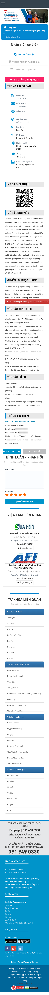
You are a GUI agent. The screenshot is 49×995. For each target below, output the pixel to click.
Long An (15, 541)
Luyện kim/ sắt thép (14, 729)
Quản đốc (11, 682)
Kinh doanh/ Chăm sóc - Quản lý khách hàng (24, 694)
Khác (9, 810)
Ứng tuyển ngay (25, 548)
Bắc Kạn (10, 641)
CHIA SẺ (36, 451)
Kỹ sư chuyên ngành (15, 676)
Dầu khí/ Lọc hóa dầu (15, 758)
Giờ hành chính (13, 775)
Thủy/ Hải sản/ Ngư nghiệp (17, 752)
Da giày (10, 735)
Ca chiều (10, 787)
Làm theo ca (12, 799)
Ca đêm (10, 793)
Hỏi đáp (7, 911)
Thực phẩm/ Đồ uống (15, 764)
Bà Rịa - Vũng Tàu (14, 635)
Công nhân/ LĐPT (14, 670)
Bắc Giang (11, 647)
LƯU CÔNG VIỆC (13, 451)
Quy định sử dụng (11, 908)
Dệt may (10, 740)
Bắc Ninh (10, 653)
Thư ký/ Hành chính (14, 711)
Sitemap (8, 917)
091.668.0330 (13, 885)
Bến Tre (10, 659)
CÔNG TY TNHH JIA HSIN (24, 537)
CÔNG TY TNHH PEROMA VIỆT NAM (20, 422)
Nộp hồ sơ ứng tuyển (26, 79)
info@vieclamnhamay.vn (19, 882)
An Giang (10, 624)
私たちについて (10, 920)
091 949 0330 (24, 851)
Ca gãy (10, 805)
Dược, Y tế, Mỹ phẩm (24, 138)
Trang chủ (11, 28)
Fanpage (15, 830)
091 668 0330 (31, 830)
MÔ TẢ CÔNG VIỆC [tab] (26, 54)
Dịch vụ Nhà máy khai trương (16, 872)
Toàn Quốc (11, 618)
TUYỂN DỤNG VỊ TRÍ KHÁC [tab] (26, 70)
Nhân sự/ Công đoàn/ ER (16, 705)
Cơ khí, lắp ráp (13, 723)
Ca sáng (10, 781)
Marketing (11, 699)
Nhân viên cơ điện (12, 37)
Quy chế (8, 914)
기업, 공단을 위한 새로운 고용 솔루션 (19, 923)
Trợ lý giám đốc (13, 688)
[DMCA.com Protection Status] (31, 988)
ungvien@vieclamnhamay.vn (21, 888)
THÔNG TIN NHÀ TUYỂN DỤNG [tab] (26, 62)
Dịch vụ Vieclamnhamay (14, 869)
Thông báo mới (10, 905)
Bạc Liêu (10, 629)
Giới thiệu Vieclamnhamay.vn (16, 902)
